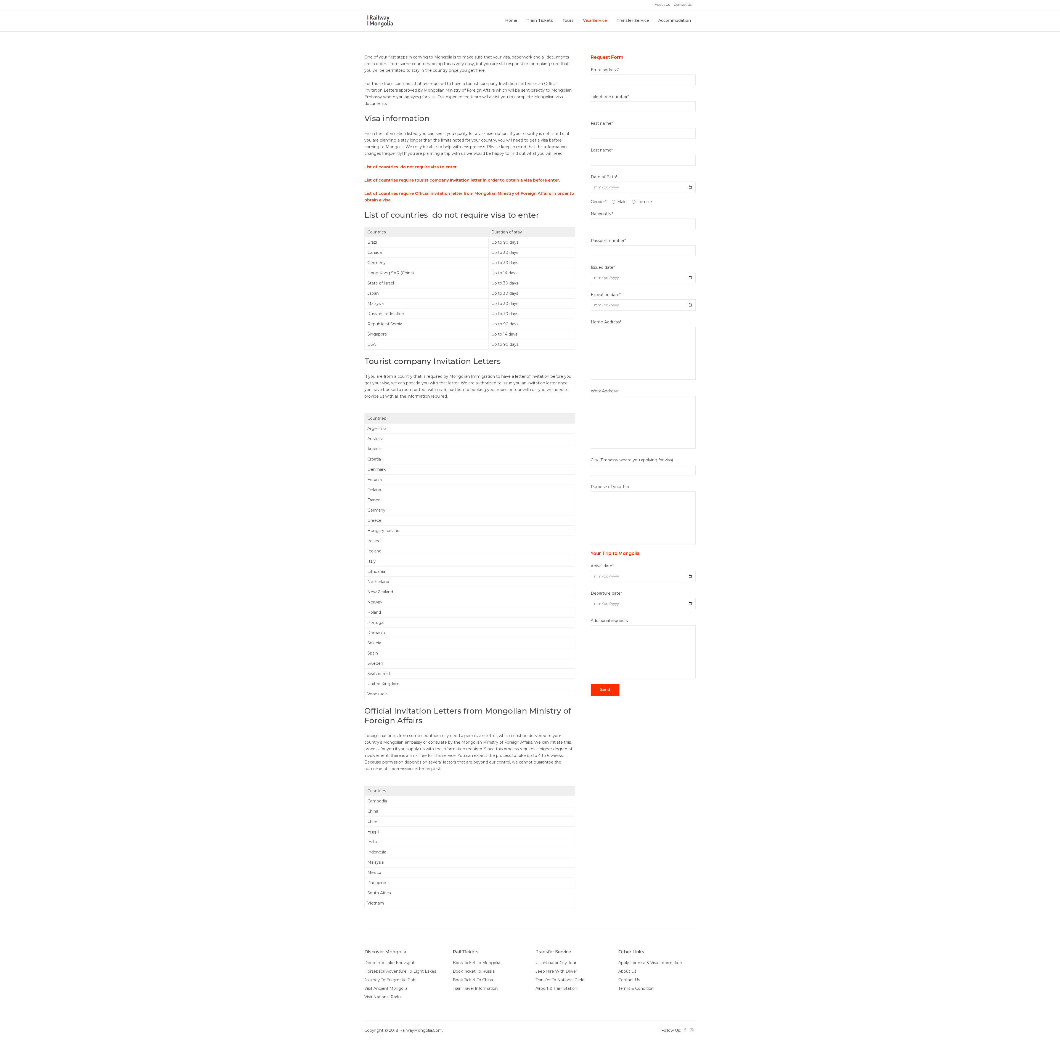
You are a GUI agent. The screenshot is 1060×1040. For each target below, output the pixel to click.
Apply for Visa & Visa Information (650, 963)
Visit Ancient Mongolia (385, 988)
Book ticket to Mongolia (476, 963)
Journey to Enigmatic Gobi (390, 980)
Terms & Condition (636, 988)
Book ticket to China (473, 980)
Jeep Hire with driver (556, 971)
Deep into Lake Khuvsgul (389, 963)
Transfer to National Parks (560, 980)
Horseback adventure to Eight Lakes (400, 971)
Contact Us (682, 4)
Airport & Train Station (556, 988)
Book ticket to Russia (474, 971)
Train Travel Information (475, 988)
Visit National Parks (382, 997)
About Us (662, 4)
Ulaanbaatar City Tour (556, 963)
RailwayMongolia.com (420, 1030)
